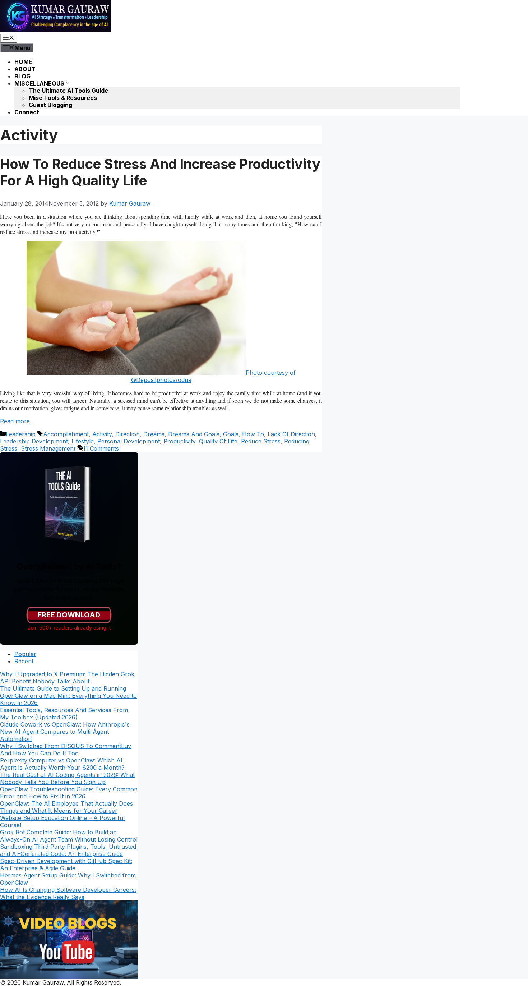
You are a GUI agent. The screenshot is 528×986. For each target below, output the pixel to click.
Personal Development (128, 441)
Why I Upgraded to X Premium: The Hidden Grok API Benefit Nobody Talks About (67, 678)
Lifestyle (82, 441)
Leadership (21, 434)
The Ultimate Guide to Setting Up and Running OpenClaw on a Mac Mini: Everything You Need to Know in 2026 (68, 695)
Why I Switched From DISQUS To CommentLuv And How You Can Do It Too (65, 749)
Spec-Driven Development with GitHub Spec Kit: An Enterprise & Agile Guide (66, 864)
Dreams (154, 434)
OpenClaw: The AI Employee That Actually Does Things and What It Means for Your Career (66, 807)
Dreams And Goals (193, 434)
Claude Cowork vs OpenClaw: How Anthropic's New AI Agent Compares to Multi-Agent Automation (65, 731)
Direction (127, 434)
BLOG (22, 76)
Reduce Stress (261, 441)
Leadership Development (34, 441)
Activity (102, 434)
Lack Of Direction (291, 434)
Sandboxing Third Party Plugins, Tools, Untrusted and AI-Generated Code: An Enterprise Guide (68, 850)
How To (253, 434)
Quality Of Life (218, 441)
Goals (230, 434)
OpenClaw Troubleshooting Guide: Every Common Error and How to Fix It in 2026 (69, 792)
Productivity (179, 441)
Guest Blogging (50, 105)
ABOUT (25, 69)
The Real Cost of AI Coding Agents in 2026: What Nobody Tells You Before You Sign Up (67, 778)
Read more (15, 421)
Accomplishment (66, 434)
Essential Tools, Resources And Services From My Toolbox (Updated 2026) (64, 713)
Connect (26, 112)
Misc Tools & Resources (63, 97)
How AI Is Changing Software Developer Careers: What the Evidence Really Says (68, 893)
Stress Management (48, 448)
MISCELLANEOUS (39, 83)
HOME (23, 61)
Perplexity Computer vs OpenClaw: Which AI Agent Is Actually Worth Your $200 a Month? (62, 764)
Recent (23, 661)
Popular (25, 654)
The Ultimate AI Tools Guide (68, 90)
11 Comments (101, 448)
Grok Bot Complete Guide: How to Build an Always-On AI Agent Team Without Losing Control (69, 836)
